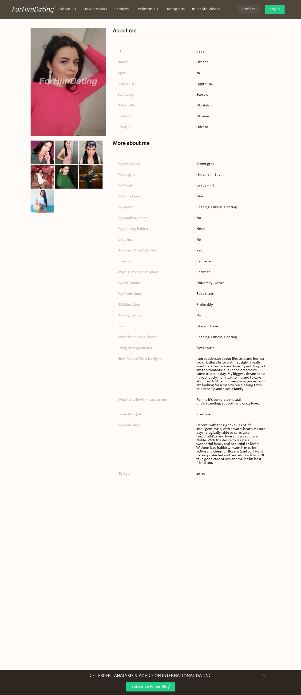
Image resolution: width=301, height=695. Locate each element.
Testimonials (147, 9)
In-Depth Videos (206, 9)
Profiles (249, 9)
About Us (67, 9)
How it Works (95, 9)
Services (121, 9)
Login (275, 9)
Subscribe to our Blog (150, 687)
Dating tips (175, 9)
